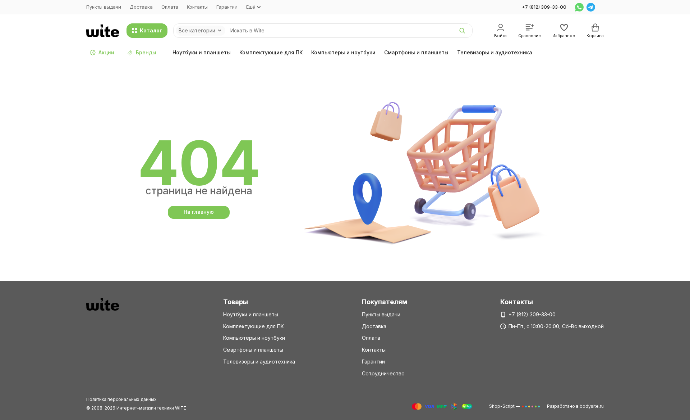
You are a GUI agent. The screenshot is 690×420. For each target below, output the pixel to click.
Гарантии (227, 7)
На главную (199, 212)
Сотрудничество (383, 373)
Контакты (197, 7)
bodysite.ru (592, 406)
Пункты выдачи (103, 7)
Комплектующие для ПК (271, 52)
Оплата (169, 7)
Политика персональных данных (121, 399)
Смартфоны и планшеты (416, 52)
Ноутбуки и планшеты (201, 52)
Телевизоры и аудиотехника (494, 52)
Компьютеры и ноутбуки (343, 52)
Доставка (141, 7)
